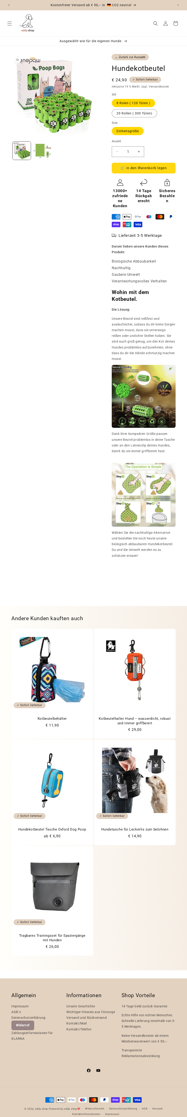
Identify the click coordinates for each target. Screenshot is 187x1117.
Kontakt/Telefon (78, 1029)
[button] (10, 23)
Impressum (20, 1006)
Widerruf (23, 1025)
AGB (144, 1108)
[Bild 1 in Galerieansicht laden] (22, 151)
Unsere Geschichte (80, 1006)
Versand (157, 1108)
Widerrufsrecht (94, 1108)
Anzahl (116, 141)
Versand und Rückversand (86, 1017)
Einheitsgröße (128, 131)
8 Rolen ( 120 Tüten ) (133, 103)
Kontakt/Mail (76, 1023)
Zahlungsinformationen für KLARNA (32, 1035)
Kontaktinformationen (86, 1114)
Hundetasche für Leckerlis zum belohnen (135, 829)
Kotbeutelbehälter (52, 719)
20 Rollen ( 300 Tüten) (134, 113)
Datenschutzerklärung (28, 1017)
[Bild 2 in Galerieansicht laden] (42, 151)
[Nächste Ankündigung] (178, 5)
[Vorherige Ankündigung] (9, 5)
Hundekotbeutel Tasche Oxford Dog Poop (52, 829)
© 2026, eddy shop (36, 1108)
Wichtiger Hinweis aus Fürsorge (90, 1012)
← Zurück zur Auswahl (130, 57)
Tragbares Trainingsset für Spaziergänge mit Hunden (52, 938)
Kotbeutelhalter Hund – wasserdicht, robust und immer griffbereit (135, 721)
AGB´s (16, 1012)
